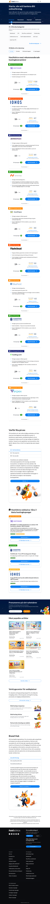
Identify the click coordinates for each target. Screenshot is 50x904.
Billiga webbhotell (30, 863)
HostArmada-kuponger (14, 890)
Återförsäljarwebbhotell (25, 36)
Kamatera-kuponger (13, 887)
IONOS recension (32, 120)
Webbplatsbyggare (30, 878)
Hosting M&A (33, 846)
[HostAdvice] (14, 1)
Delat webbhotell (29, 861)
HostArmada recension (33, 157)
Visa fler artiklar (24, 680)
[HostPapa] (16, 212)
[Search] (38, 1)
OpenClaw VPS (13, 39)
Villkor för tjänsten (13, 875)
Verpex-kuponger (12, 897)
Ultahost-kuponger (13, 895)
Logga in (37, 835)
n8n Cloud (35, 36)
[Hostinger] (16, 68)
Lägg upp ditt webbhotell (14, 863)
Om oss (24, 481)
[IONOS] (16, 102)
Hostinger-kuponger (13, 892)
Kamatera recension (32, 336)
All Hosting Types (29, 854)
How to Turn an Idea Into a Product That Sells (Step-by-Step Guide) (32, 652)
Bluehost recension (33, 301)
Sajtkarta (11, 858)
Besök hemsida (31, 89)
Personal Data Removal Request (15, 871)
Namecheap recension (32, 193)
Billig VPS (28, 868)
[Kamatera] (16, 319)
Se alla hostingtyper (34, 43)
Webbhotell (12, 33)
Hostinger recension (32, 84)
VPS (18, 33)
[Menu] (40, 1)
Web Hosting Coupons (13, 885)
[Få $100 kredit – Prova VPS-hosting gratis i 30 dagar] (25, 550)
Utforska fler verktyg (24, 700)
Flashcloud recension (32, 265)
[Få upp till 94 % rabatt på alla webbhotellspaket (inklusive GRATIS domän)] (25, 574)
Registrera (29, 835)
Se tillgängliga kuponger (24, 540)
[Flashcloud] (16, 248)
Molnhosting (36, 33)
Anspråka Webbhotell (13, 866)
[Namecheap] (16, 175)
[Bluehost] (16, 284)
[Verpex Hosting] (16, 391)
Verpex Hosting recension (32, 409)
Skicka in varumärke (24, 786)
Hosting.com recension (32, 373)
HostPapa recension (32, 230)
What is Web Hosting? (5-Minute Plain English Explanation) (15, 633)
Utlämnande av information (14, 868)
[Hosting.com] (16, 354)
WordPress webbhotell (27, 33)
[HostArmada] (16, 139)
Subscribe (27, 611)
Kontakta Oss (12, 856)
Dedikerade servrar (14, 36)
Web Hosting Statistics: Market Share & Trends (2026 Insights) (16, 651)
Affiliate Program (12, 861)
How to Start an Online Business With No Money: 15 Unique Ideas (15, 671)
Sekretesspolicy (12, 873)
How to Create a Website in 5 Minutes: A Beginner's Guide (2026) (32, 633)
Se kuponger (17, 89)
